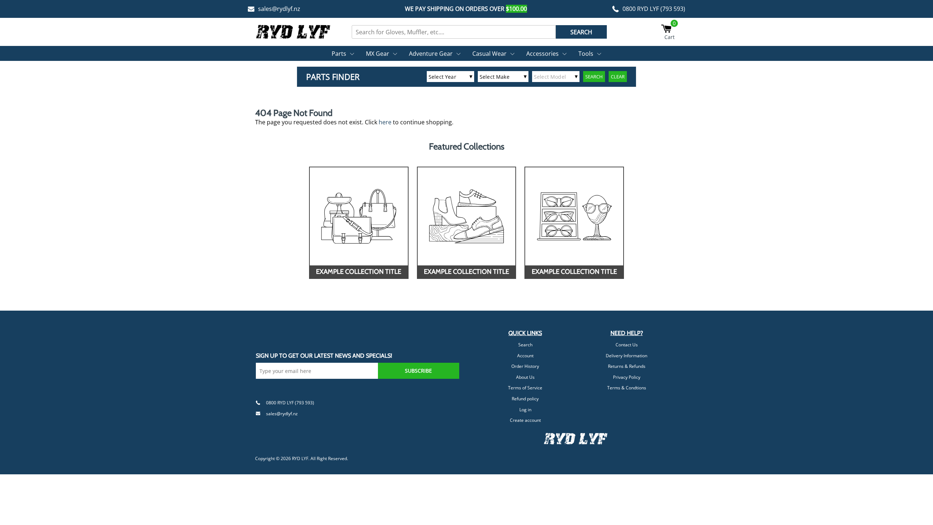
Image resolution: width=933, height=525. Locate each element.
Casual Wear (489, 54)
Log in (525, 410)
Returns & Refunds (626, 366)
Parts (339, 54)
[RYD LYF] (293, 31)
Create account (525, 420)
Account (525, 356)
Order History (525, 366)
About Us (525, 377)
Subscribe (418, 370)
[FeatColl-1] (359, 216)
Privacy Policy (626, 377)
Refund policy (525, 399)
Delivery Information (626, 356)
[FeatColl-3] (574, 216)
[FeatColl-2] (467, 216)
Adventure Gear (431, 54)
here (385, 122)
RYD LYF (300, 458)
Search (525, 345)
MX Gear (377, 54)
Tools (585, 54)
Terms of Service (525, 388)
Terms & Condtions (626, 388)
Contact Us (627, 345)
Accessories (542, 54)
